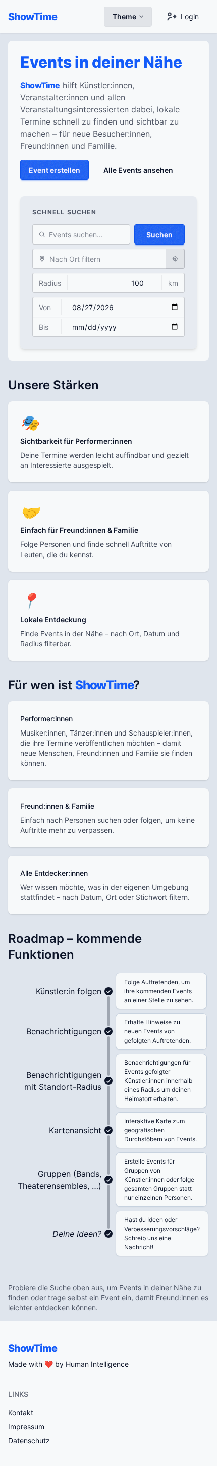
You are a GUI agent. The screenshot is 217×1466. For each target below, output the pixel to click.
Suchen (159, 234)
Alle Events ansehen (138, 170)
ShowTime (32, 17)
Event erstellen (54, 170)
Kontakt (20, 1412)
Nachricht (138, 1247)
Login (190, 16)
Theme (124, 16)
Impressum (26, 1426)
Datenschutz (29, 1440)
